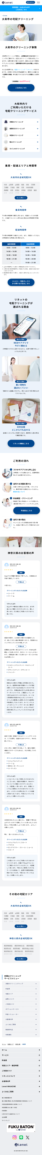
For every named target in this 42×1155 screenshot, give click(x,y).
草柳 (18, 187)
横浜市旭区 (28, 954)
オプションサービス (12, 1009)
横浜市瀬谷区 (17, 957)
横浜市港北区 (29, 951)
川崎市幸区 (18, 962)
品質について (10, 999)
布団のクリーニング (16, 135)
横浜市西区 (30, 946)
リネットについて (8, 1076)
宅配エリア (9, 994)
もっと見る (20, 198)
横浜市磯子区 (8, 951)
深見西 (29, 190)
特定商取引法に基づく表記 (9, 1107)
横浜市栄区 (27, 957)
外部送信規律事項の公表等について (12, 1104)
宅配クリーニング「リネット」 (24, 70)
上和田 (17, 184)
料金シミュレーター (12, 1014)
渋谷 (27, 184)
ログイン (31, 2)
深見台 (17, 190)
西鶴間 (6, 190)
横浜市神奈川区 (20, 946)
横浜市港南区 (19, 954)
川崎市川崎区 (8, 962)
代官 (22, 187)
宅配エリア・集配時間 (10, 1065)
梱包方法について (19, 492)
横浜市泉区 (7, 960)
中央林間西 (29, 187)
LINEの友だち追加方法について (11, 1114)
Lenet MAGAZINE (9, 1086)
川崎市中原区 (28, 962)
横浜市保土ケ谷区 (28, 948)
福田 (35, 190)
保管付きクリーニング (17, 128)
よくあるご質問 (11, 1024)
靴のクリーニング (16, 142)
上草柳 (11, 184)
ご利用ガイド (10, 1004)
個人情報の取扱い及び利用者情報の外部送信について (17, 1101)
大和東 (11, 193)
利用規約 (8, 1035)
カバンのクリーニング (17, 149)
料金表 (8, 989)
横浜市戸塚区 (8, 954)
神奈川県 (17, 1044)
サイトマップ (5, 1120)
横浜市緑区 (7, 957)
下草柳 (33, 184)
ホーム (4, 1044)
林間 (22, 193)
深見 (11, 190)
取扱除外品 (9, 1030)
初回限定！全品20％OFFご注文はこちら (21, 8)
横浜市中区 (7, 948)
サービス (5, 1055)
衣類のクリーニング (16, 122)
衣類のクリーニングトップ (14, 984)
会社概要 (4, 1117)
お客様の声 (9, 1019)
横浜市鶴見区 (8, 946)
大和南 (17, 193)
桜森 (22, 184)
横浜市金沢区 (19, 951)
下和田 (12, 187)
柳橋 (5, 193)
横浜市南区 (16, 948)
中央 (5, 184)
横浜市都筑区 (28, 960)
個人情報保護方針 (7, 1098)
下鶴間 (6, 187)
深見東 (23, 190)
